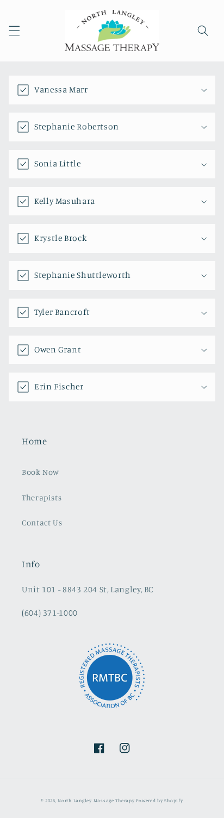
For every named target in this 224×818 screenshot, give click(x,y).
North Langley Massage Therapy (96, 800)
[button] (14, 30)
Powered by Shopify (159, 800)
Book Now (40, 471)
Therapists (41, 497)
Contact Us (42, 522)
